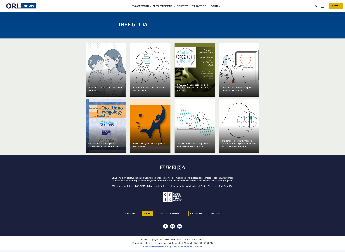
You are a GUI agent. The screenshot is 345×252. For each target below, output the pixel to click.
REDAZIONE (196, 213)
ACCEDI (335, 6)
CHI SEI (147, 213)
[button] (317, 6)
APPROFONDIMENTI (163, 6)
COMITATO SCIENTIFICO (170, 213)
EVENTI (214, 6)
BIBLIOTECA (182, 6)
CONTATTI (215, 213)
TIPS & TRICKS (199, 6)
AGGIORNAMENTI (140, 6)
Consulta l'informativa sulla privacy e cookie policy (167, 246)
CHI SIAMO (130, 213)
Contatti (198, 246)
